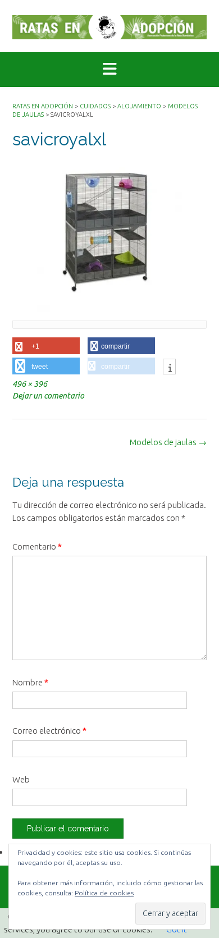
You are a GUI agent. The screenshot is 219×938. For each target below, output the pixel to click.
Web (21, 779)
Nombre (30, 682)
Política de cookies (104, 892)
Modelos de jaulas (168, 442)
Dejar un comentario (48, 395)
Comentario (37, 546)
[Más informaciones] (169, 367)
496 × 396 (29, 383)
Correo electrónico (49, 730)
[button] (109, 70)
